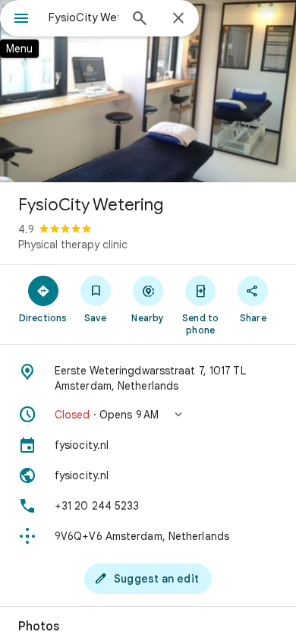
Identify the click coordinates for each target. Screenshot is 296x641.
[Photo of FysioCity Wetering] (148, 91)
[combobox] (83, 17)
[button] (148, 414)
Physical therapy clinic (73, 244)
